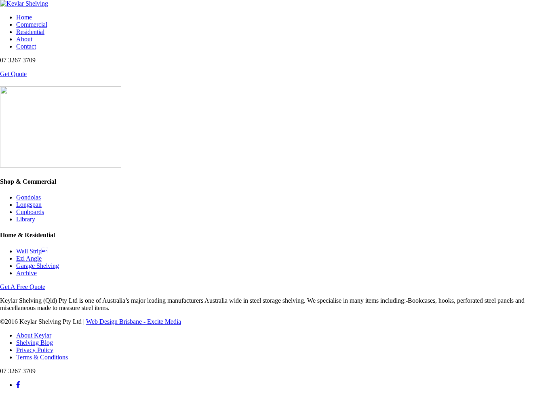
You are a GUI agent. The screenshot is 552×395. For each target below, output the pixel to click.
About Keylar (33, 335)
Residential (30, 31)
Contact (26, 46)
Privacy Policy (34, 349)
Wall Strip (32, 251)
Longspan (29, 204)
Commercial (31, 24)
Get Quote (13, 73)
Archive (26, 273)
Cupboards (30, 211)
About (24, 39)
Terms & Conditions (42, 357)
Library (25, 219)
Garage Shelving (37, 265)
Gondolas (28, 197)
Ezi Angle (29, 258)
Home (24, 17)
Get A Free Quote (22, 286)
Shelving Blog (34, 342)
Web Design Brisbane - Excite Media (133, 321)
